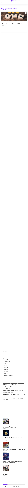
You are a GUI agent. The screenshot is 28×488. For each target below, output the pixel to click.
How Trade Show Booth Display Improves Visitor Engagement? (14, 450)
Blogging (6, 367)
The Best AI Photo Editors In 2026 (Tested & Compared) (13, 473)
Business (6, 369)
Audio (5, 365)
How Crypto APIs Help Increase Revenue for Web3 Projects (13, 438)
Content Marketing (8, 375)
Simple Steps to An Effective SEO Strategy (12, 23)
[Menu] (1, 2)
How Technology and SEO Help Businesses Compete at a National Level (13, 426)
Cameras (6, 371)
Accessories (7, 361)
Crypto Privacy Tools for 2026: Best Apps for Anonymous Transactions (13, 462)
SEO (3, 25)
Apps (5, 363)
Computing (6, 373)
